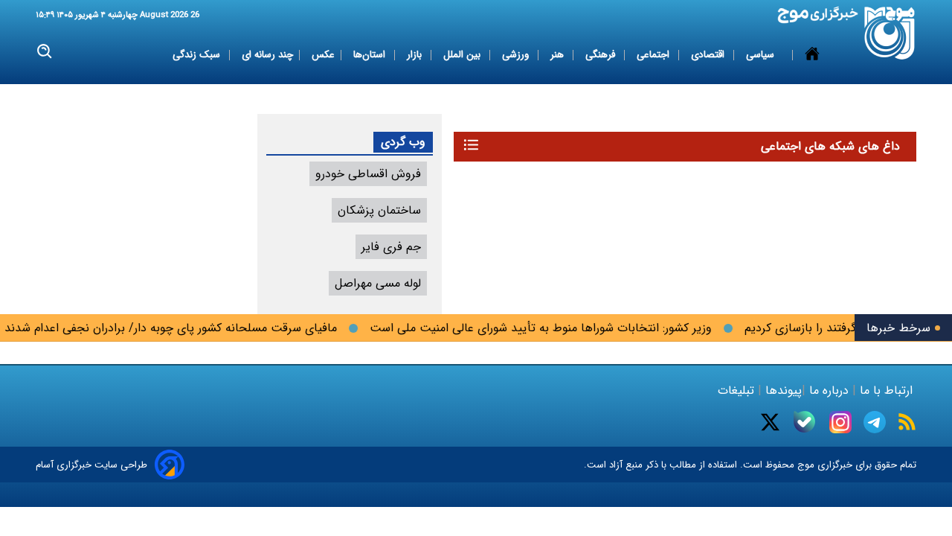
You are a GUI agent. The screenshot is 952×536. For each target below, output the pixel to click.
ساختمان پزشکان (379, 210)
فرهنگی (601, 55)
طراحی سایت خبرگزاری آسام (91, 465)
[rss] (907, 421)
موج (804, 465)
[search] (45, 51)
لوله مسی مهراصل (378, 283)
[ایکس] (770, 422)
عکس (323, 55)
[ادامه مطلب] (471, 144)
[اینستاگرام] (840, 422)
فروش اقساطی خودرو (368, 174)
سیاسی (761, 55)
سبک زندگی (198, 55)
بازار (416, 55)
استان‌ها (370, 55)
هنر (558, 55)
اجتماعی (654, 55)
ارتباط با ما (886, 390)
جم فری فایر (391, 246)
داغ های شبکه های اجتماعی (830, 146)
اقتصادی (709, 55)
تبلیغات (738, 390)
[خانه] (812, 55)
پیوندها (782, 390)
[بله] (804, 422)
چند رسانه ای (267, 55)
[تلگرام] (874, 422)
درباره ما (828, 390)
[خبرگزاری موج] (889, 33)
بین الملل (463, 55)
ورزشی (517, 55)
